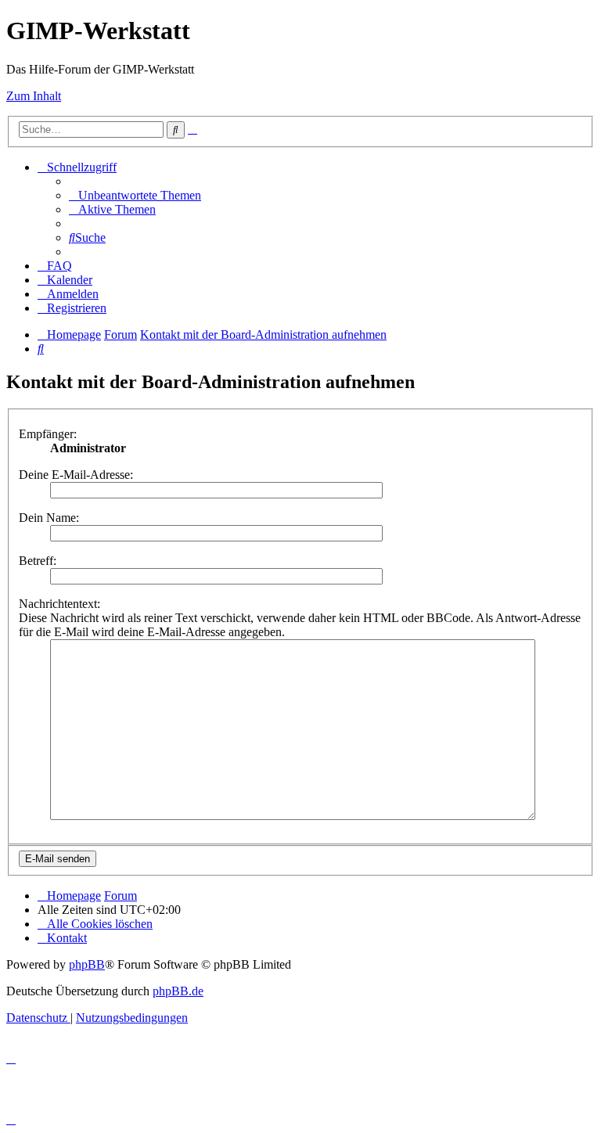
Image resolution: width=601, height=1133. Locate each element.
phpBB (87, 964)
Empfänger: (48, 434)
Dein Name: (49, 517)
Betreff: (37, 560)
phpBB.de (178, 991)
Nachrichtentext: (59, 603)
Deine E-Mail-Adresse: (76, 474)
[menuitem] (135, 195)
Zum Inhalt (33, 96)
